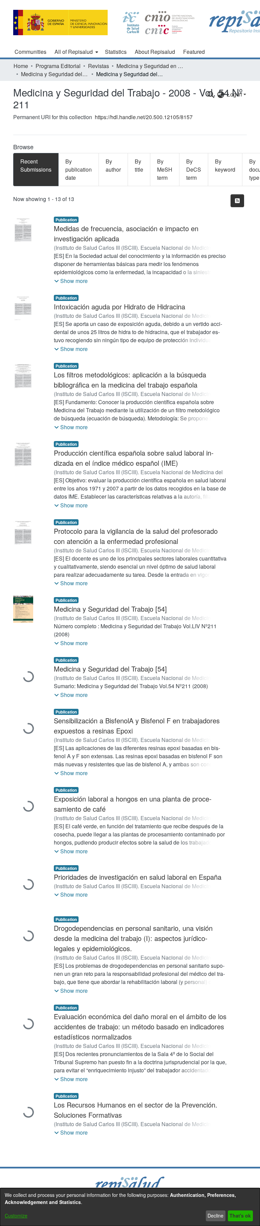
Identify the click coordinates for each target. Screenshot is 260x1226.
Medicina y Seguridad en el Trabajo (150, 66)
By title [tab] (139, 165)
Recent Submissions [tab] (35, 165)
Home (21, 66)
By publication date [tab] (78, 169)
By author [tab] (113, 165)
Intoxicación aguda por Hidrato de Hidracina (119, 306)
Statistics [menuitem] (116, 52)
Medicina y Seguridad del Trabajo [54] (110, 609)
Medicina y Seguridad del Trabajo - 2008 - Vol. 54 (55, 74)
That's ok (240, 1215)
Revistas (98, 66)
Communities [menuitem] (30, 52)
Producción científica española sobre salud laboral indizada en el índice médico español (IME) (134, 458)
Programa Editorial (58, 66)
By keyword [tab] (225, 165)
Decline (215, 1215)
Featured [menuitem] (194, 52)
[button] (71, 281)
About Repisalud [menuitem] (155, 52)
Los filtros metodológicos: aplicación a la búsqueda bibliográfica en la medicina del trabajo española (130, 380)
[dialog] (130, 1207)
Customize (16, 1215)
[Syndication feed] (237, 200)
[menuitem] (75, 52)
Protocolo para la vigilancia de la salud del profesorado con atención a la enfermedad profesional (136, 536)
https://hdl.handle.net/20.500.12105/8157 (144, 117)
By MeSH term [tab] (164, 169)
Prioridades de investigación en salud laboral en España (137, 877)
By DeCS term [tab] (193, 169)
